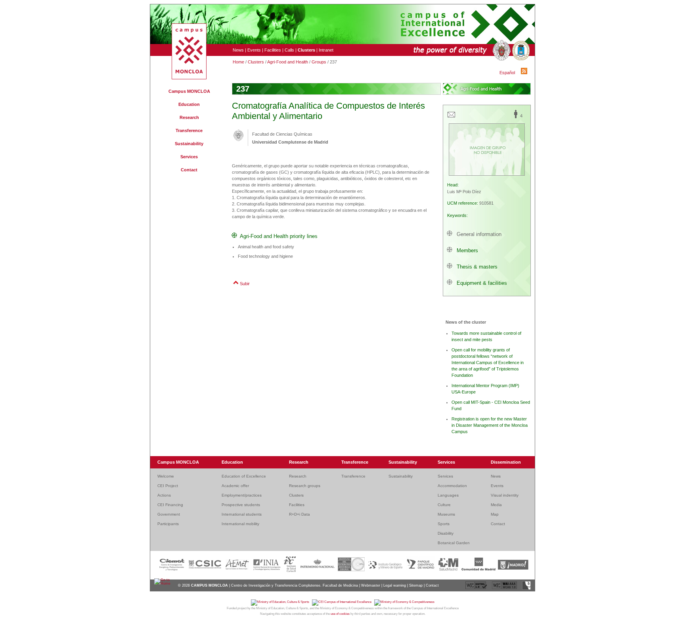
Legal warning (394, 585)
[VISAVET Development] (526, 589)
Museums (446, 514)
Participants (168, 524)
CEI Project (167, 486)
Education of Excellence (244, 476)
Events (254, 50)
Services (189, 156)
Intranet (326, 50)
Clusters (256, 61)
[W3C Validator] (476, 589)
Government (168, 514)
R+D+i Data (299, 514)
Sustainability (189, 143)
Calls (289, 50)
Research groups (304, 486)
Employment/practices (242, 495)
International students (242, 514)
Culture (444, 505)
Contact (189, 169)
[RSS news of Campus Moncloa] (525, 72)
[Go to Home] (163, 583)
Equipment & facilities (482, 283)
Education (189, 104)
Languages (448, 495)
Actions (164, 495)
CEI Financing (170, 505)
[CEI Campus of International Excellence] (343, 602)
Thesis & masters (477, 267)
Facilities (272, 50)
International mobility (240, 524)
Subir (245, 283)
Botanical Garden (454, 543)
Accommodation (452, 486)
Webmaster (370, 585)
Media (496, 505)
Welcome (165, 476)
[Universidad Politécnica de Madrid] (520, 51)
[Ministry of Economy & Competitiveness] (404, 602)
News (238, 50)
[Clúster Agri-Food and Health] (486, 88)
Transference (189, 130)
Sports (444, 524)
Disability (445, 533)
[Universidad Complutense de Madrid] (500, 51)
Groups (319, 61)
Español (507, 72)
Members (467, 250)
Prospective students (241, 505)
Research (189, 117)
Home (238, 61)
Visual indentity (505, 495)
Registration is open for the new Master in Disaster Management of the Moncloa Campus (490, 425)
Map (495, 514)
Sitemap (416, 585)
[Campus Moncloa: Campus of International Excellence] (189, 77)
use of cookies (340, 614)
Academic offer (235, 486)
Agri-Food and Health (287, 61)
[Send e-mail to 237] (451, 117)
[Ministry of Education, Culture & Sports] (281, 602)
